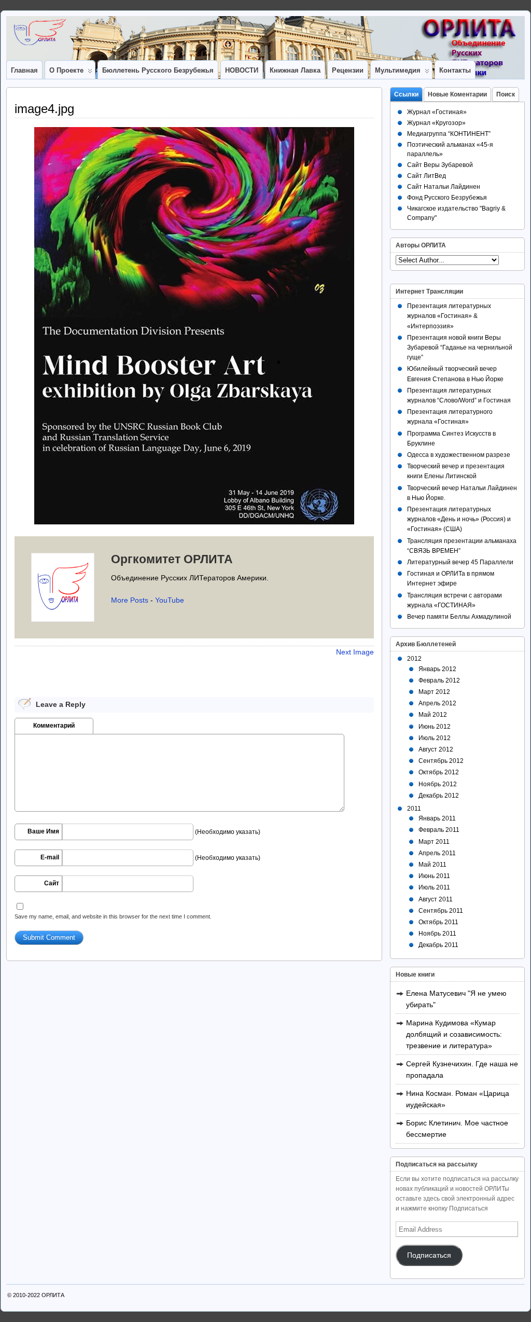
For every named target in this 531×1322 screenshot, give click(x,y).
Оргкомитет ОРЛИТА (172, 559)
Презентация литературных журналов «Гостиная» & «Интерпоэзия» (449, 315)
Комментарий (54, 725)
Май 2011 (432, 864)
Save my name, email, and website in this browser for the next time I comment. (113, 916)
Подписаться (429, 1255)
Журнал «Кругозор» (436, 123)
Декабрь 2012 (438, 795)
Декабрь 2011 (438, 945)
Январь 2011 (437, 818)
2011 (414, 808)
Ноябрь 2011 (437, 933)
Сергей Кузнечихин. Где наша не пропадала (462, 1069)
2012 (414, 658)
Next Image (355, 652)
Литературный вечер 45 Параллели (460, 562)
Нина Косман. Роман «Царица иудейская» (457, 1099)
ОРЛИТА (52, 1295)
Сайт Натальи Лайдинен (443, 186)
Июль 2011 (434, 887)
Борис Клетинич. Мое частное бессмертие (457, 1128)
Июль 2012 (434, 738)
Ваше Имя (43, 831)
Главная (24, 70)
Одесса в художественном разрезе (458, 454)
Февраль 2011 (438, 829)
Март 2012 (434, 691)
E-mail (49, 857)
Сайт (51, 883)
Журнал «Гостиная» (437, 112)
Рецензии (348, 70)
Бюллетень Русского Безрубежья (158, 70)
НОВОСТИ (241, 70)
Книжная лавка (295, 70)
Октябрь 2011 (438, 922)
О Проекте (66, 70)
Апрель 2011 (437, 853)
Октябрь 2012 (438, 772)
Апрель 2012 (437, 703)
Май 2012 (432, 714)
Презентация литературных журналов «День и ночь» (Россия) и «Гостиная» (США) (459, 519)
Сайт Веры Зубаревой (440, 165)
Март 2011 (434, 841)
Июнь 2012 (434, 726)
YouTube (169, 600)
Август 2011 (435, 899)
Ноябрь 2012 (437, 784)
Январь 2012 (437, 669)
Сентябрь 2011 (440, 910)
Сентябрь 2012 (441, 760)
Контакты (455, 70)
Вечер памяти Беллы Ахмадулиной (459, 616)
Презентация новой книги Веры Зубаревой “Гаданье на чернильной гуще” (459, 347)
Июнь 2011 (434, 876)
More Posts (129, 600)
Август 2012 (435, 749)
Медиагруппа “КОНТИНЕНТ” (449, 133)
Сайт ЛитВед (426, 175)
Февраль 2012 (439, 680)
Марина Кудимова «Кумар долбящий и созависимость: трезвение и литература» (454, 1034)
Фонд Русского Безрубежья (447, 197)
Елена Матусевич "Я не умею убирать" (456, 999)
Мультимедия (398, 70)
